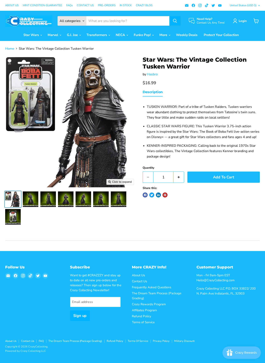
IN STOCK (126, 5)
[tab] (153, 92)
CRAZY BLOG (144, 5)
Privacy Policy (161, 341)
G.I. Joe (73, 35)
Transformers (97, 35)
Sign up (80, 315)
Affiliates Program (144, 310)
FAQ (41, 341)
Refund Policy (141, 316)
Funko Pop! (143, 35)
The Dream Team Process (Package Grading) (75, 341)
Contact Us (139, 281)
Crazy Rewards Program (149, 304)
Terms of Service (143, 322)
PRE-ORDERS (107, 5)
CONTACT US (85, 5)
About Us (138, 275)
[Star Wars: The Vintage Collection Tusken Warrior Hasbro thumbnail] (13, 199)
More (163, 35)
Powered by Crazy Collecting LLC (25, 351)
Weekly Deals (187, 35)
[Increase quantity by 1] (178, 177)
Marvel (53, 35)
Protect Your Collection (221, 35)
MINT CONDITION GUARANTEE (42, 5)
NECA (121, 35)
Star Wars (31, 35)
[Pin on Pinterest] (165, 194)
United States (243, 5)
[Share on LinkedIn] (158, 194)
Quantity (148, 167)
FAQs (69, 5)
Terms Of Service (138, 341)
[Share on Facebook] (145, 194)
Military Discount (184, 341)
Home (9, 48)
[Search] (175, 21)
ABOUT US (12, 5)
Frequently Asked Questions (151, 287)
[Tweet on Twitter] (151, 194)
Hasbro (152, 74)
